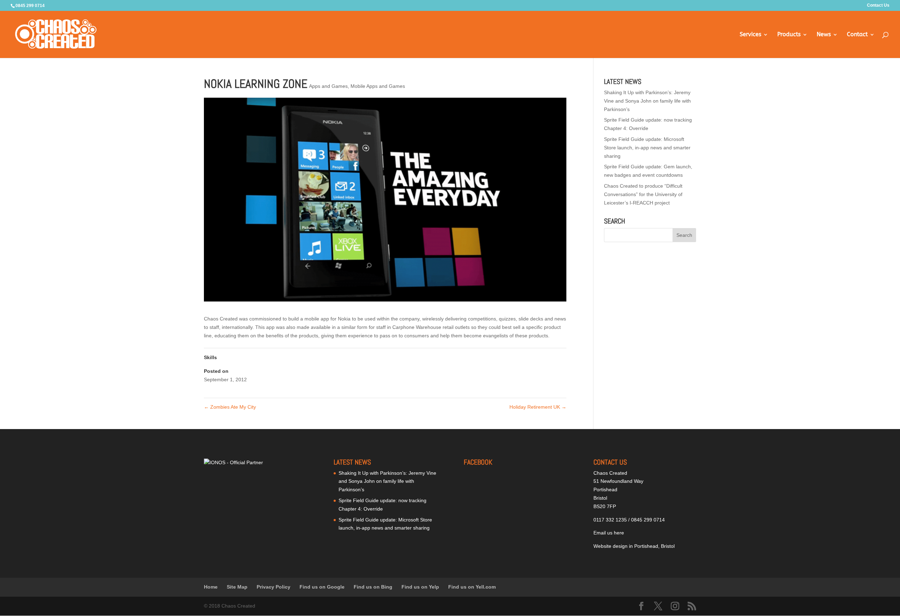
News (824, 35)
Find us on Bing (373, 587)
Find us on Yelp (420, 587)
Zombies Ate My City (230, 407)
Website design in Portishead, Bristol (634, 546)
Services (750, 35)
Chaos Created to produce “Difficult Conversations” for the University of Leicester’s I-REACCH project (643, 194)
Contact (857, 35)
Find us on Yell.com (472, 587)
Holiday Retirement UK (537, 407)
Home (211, 587)
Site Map (237, 587)
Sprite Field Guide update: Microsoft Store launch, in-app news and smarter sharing (647, 147)
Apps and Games (328, 86)
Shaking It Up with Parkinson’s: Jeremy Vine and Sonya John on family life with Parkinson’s (647, 101)
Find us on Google (322, 587)
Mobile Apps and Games (378, 86)
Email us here (608, 533)
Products (789, 35)
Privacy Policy (273, 587)
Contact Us (878, 5)
